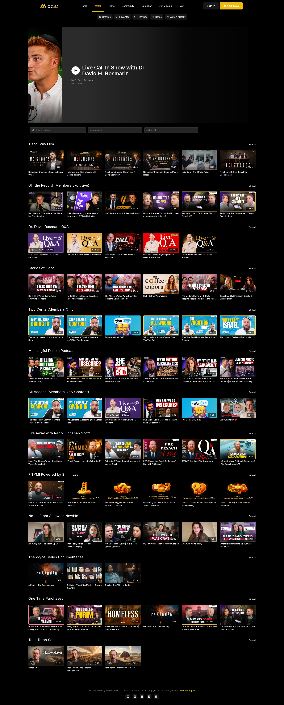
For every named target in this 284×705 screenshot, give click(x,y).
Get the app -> (187, 690)
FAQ (144, 690)
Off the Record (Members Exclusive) (58, 185)
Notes (158, 16)
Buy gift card (155, 690)
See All (252, 144)
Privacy (135, 690)
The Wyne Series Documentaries (56, 557)
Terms (125, 690)
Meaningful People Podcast (51, 351)
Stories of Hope (41, 268)
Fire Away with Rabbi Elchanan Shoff (59, 433)
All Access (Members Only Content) (58, 392)
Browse (106, 16)
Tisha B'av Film (41, 144)
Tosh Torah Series (43, 640)
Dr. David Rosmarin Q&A (48, 227)
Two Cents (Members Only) (51, 309)
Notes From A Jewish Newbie (53, 516)
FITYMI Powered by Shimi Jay (53, 474)
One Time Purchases (45, 598)
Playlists (142, 16)
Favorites (124, 16)
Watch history (177, 16)
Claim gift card (171, 690)
